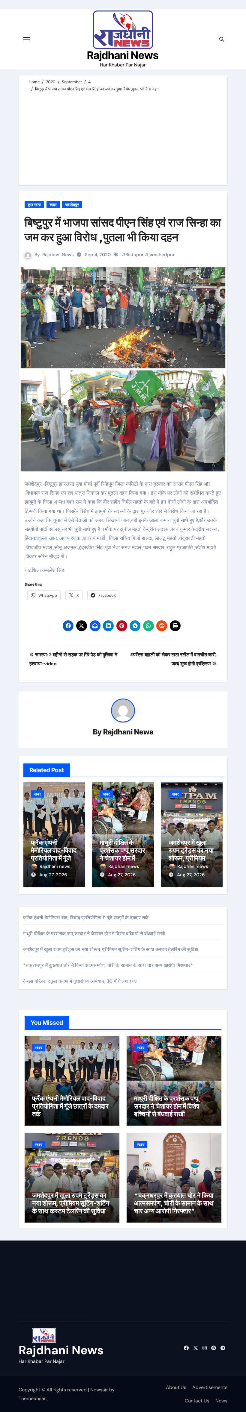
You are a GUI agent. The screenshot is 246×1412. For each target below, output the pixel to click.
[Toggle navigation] (26, 39)
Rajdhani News (123, 55)
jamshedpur (161, 255)
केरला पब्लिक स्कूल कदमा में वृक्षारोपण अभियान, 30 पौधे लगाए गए (79, 981)
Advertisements (209, 1387)
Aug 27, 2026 (53, 875)
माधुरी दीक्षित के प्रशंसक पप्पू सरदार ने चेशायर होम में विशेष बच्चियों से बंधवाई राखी (122, 858)
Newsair (99, 1390)
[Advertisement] (124, 137)
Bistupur (134, 255)
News (221, 1401)
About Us (176, 1387)
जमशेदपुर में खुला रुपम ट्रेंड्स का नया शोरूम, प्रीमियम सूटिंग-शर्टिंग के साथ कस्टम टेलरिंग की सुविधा (110, 949)
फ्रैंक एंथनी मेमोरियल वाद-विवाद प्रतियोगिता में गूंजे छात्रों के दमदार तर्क (53, 854)
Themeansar (32, 1398)
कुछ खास (34, 204)
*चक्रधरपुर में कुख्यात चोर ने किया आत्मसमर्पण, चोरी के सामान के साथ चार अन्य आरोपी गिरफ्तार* (108, 965)
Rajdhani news (55, 866)
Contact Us (197, 1401)
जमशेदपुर (72, 204)
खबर (53, 204)
